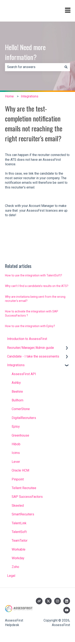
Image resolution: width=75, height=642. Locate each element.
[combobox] (33, 67)
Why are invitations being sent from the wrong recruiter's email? (35, 298)
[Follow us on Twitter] (48, 601)
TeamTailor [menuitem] (20, 540)
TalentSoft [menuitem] (19, 532)
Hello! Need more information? (25, 52)
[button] (66, 348)
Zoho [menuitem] (15, 567)
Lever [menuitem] (16, 462)
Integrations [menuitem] (16, 365)
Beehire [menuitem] (17, 392)
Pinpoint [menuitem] (18, 479)
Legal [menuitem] (11, 576)
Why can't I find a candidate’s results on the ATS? (36, 286)
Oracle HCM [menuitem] (20, 470)
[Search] (66, 67)
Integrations (29, 96)
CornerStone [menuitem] (21, 409)
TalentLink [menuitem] (19, 523)
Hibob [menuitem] (16, 444)
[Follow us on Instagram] (57, 601)
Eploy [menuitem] (16, 426)
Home (9, 96)
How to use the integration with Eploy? (30, 326)
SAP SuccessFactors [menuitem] (27, 497)
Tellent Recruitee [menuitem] (24, 488)
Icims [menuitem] (16, 453)
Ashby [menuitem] (16, 383)
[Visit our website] (39, 601)
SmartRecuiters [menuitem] (23, 514)
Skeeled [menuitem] (18, 506)
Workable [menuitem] (18, 549)
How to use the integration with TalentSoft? (33, 275)
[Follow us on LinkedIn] (66, 601)
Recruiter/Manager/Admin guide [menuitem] (30, 348)
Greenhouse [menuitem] (20, 435)
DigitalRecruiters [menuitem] (24, 418)
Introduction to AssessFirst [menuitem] (27, 339)
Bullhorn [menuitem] (17, 400)
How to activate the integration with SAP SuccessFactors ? (31, 313)
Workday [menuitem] (18, 558)
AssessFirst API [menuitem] (24, 374)
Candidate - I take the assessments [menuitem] (33, 356)
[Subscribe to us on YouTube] (66, 610)
